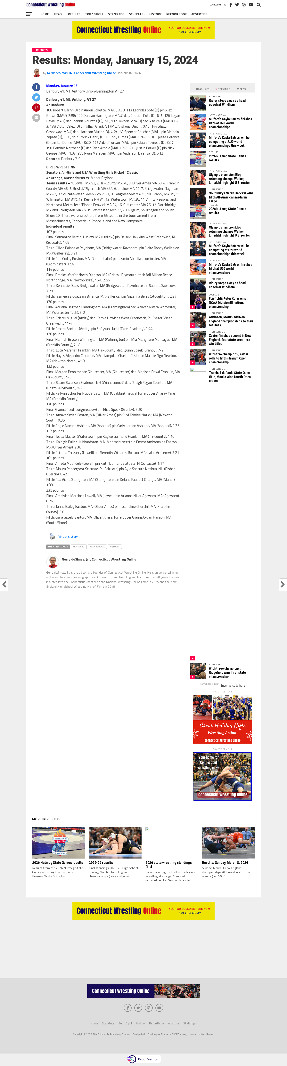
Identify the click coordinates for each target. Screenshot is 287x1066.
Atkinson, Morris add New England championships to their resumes (231, 321)
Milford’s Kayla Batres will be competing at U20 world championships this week (229, 141)
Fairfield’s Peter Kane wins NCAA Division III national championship (227, 302)
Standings (116, 14)
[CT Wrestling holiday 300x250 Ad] (222, 742)
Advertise (199, 14)
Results (74, 14)
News (57, 14)
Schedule (136, 14)
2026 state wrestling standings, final (169, 864)
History (155, 14)
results (115, 546)
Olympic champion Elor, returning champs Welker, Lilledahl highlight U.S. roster (229, 178)
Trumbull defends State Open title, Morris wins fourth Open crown (230, 377)
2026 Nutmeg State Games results (227, 158)
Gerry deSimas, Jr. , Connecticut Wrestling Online (81, 72)
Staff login (190, 1023)
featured (79, 546)
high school (97, 546)
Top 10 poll (94, 14)
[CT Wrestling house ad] (222, 799)
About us (174, 1023)
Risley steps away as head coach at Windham (227, 102)
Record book (176, 14)
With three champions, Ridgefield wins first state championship (227, 672)
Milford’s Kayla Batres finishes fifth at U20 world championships (230, 123)
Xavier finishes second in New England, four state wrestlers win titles (230, 339)
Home (44, 14)
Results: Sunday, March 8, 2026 (225, 862)
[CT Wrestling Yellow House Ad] (143, 37)
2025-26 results (101, 862)
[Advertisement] (143, 947)
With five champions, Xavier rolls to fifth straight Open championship (228, 358)
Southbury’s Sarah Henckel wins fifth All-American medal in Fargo (231, 197)
